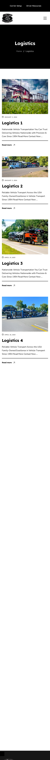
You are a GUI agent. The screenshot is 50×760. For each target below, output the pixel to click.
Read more (7, 145)
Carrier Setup (16, 6)
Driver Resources (33, 6)
